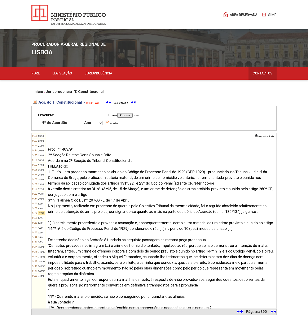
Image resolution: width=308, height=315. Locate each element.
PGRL (35, 73)
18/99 (41, 160)
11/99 (41, 194)
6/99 (40, 218)
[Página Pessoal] (68, 15)
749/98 (41, 252)
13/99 (41, 184)
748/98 (41, 256)
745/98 (41, 271)
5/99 (40, 223)
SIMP (272, 15)
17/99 (41, 165)
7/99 (41, 213)
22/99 (41, 141)
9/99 (40, 203)
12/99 (41, 189)
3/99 (40, 232)
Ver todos (113, 123)
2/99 (40, 237)
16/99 (41, 170)
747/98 (41, 261)
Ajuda (136, 116)
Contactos (262, 73)
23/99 (41, 136)
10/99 (41, 199)
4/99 (40, 227)
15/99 (41, 174)
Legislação (62, 73)
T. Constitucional (89, 91)
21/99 (41, 145)
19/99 (41, 155)
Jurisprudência (98, 73)
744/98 (41, 276)
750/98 (41, 247)
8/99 (40, 208)
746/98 (41, 266)
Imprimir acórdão (266, 136)
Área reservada (243, 15)
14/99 (41, 179)
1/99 (40, 242)
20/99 (41, 150)
